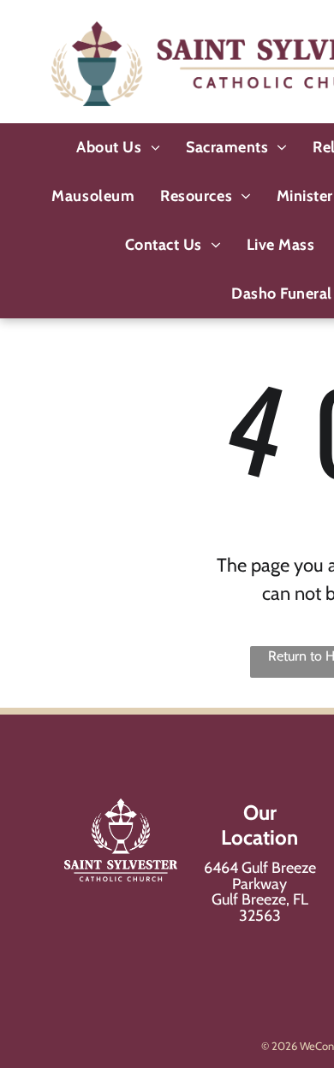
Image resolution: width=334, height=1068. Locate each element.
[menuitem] (118, 147)
